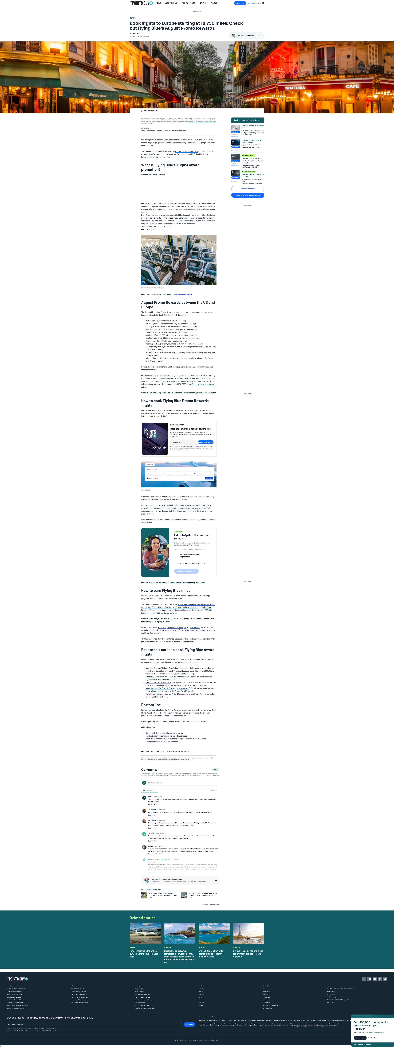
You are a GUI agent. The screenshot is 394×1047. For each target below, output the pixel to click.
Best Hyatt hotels (140, 1003)
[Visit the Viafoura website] (214, 904)
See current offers (248, 189)
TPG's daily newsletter (181, 294)
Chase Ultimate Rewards (162, 607)
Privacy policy (331, 991)
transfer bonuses (207, 520)
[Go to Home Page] (141, 3)
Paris (200, 997)
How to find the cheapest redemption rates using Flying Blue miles (177, 582)
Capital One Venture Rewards (16, 989)
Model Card (330, 1002)
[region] (180, 842)
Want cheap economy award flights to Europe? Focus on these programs (175, 739)
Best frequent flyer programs (79, 1000)
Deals (133, 18)
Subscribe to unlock (205, 442)
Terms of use (331, 994)
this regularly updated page (186, 151)
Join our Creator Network (270, 1005)
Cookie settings (331, 997)
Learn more (360, 1038)
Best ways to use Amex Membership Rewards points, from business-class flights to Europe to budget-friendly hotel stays (179, 956)
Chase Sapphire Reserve (14, 991)
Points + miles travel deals (79, 994)
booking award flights (187, 140)
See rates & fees (234, 136)
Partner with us (267, 1008)
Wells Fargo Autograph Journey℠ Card (161, 694)
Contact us (266, 997)
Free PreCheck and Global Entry (144, 1008)
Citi (185, 627)
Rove (195, 607)
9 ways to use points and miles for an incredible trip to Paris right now (248, 953)
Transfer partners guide (78, 989)
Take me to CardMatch (186, 571)
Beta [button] (214, 770)
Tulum (201, 1000)
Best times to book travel (142, 994)
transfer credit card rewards (186, 508)
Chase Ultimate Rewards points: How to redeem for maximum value (211, 953)
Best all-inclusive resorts (142, 997)
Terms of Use (177, 448)
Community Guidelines (169, 774)
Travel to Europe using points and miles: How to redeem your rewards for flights (182, 393)
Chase (180, 627)
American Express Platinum (15, 994)
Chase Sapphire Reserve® (156, 677)
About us (265, 989)
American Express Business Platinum (18, 1005)
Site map (265, 1000)
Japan (201, 991)
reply (150, 804)
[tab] (149, 790)
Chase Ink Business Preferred (15, 1003)
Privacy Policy (209, 448)
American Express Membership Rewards (195, 604)
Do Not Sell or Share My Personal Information (340, 989)
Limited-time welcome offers (15, 1008)
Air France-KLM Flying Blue (198, 143)
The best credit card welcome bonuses (161, 742)
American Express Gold (14, 997)
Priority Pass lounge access (79, 997)
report (214, 804)
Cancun (201, 1003)
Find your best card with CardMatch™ (248, 195)
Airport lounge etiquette (142, 1005)
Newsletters (266, 1003)
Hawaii (201, 989)
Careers (265, 994)
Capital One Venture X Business (16, 1000)
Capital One (146, 607)
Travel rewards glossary (142, 1011)
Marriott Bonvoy (174, 610)
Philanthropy (266, 991)
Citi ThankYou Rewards (182, 607)
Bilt (213, 604)
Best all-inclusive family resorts (144, 1000)
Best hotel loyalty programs (79, 1003)
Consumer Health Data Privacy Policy (338, 1000)
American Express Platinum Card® (159, 668)
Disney (201, 1005)
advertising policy (192, 121)
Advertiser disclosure (254, 3)
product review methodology (208, 121)
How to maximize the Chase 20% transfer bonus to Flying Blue (144, 953)
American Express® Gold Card (158, 682)
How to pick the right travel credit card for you (164, 733)
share (209, 804)
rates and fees (178, 677)
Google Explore (139, 991)
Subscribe (240, 3)
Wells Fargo (195, 627)
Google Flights (139, 989)
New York (201, 994)
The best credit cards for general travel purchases (166, 736)
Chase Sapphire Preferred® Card (159, 688)
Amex (160, 627)
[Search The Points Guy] (263, 3)
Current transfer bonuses (78, 991)
